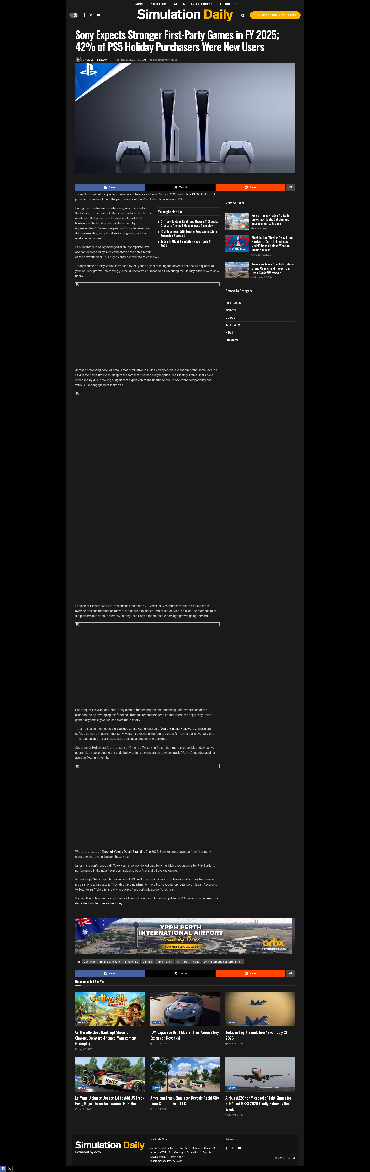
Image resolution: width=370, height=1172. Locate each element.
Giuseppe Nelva (96, 60)
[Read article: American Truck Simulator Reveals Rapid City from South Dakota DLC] (185, 1074)
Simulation (158, 3)
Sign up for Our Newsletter (275, 15)
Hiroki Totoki (164, 962)
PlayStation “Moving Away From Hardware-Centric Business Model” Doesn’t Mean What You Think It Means (272, 243)
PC (178, 962)
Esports (179, 3)
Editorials (233, 303)
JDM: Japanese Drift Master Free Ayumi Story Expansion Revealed (189, 233)
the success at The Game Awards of (136, 729)
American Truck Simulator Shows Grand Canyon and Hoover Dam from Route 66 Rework (273, 268)
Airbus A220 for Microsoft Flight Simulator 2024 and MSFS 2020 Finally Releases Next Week (258, 1103)
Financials (131, 962)
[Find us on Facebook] (84, 15)
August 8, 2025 (262, 255)
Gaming (139, 3)
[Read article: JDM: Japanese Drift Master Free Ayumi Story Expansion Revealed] (185, 1009)
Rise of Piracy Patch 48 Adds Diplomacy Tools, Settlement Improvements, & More (270, 219)
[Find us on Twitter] (91, 15)
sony (196, 962)
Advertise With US (160, 1152)
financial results (110, 962)
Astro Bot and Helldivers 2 (179, 729)
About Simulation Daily (162, 1148)
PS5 (186, 962)
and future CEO (188, 194)
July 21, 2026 (235, 1043)
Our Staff (184, 1148)
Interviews (233, 325)
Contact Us (210, 1148)
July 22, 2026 (84, 1049)
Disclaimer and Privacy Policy (166, 1161)
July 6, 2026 (260, 228)
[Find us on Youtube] (98, 15)
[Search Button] (243, 15)
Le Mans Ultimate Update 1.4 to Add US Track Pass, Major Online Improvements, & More (109, 1100)
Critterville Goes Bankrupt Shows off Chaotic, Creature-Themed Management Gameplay (189, 223)
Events (230, 310)
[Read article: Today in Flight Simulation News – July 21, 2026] (260, 1009)
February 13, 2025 (125, 60)
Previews (232, 340)
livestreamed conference (106, 208)
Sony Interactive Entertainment (223, 962)
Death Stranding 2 (136, 852)
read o (211, 898)
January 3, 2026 (263, 277)
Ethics (196, 1148)
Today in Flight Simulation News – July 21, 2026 (186, 243)
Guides (230, 318)
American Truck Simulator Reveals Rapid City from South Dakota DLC (184, 1100)
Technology (227, 3)
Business (90, 962)
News (142, 60)
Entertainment (201, 3)
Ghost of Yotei (111, 852)
